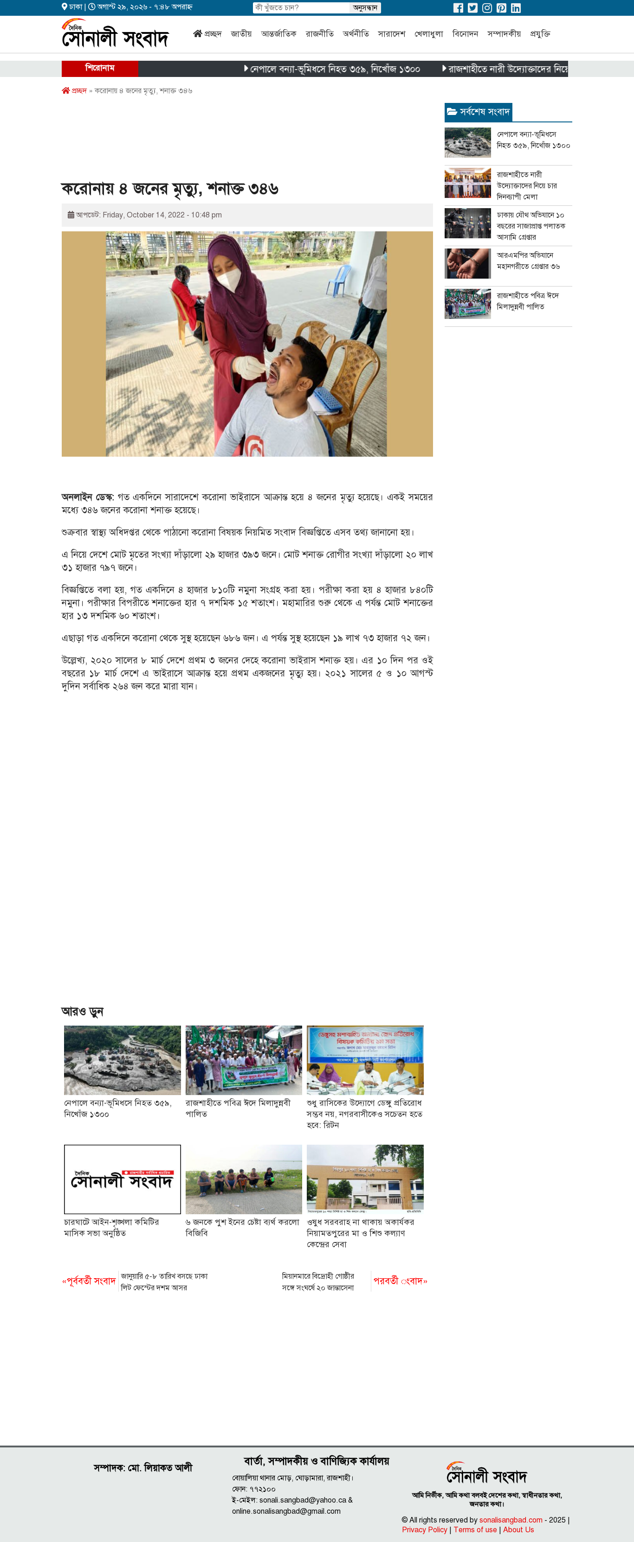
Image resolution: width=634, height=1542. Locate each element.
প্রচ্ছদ (213, 34)
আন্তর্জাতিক (279, 34)
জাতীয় (241, 34)
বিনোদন (466, 34)
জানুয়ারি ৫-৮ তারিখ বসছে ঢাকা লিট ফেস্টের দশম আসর (134, 1282)
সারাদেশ (391, 34)
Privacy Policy (424, 1530)
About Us (518, 1530)
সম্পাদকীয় (504, 34)
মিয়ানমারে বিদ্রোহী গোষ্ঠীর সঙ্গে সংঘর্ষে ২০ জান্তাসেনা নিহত (355, 1283)
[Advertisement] (231, 140)
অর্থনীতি (356, 34)
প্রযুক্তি (540, 34)
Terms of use (475, 1530)
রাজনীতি (320, 34)
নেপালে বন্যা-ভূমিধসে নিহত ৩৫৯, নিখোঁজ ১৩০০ (307, 69)
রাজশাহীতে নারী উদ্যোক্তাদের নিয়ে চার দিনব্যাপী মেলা (516, 69)
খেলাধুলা (428, 34)
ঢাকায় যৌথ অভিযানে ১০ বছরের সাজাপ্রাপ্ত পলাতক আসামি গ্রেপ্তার (531, 226)
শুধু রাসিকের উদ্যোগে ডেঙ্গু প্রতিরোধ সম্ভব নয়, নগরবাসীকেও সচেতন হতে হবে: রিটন (364, 1114)
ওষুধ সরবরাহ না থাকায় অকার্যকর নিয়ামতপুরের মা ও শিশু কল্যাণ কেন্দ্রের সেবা (360, 1233)
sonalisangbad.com (511, 1520)
